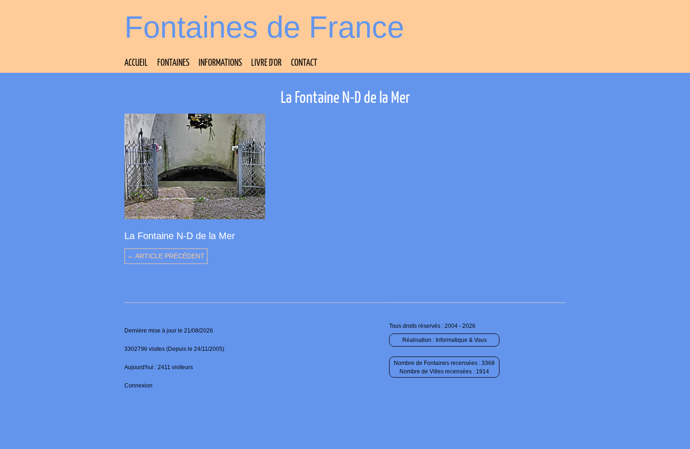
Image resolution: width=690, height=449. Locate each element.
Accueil (136, 63)
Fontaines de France (264, 27)
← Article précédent (166, 256)
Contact (304, 63)
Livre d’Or (266, 63)
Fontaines (173, 63)
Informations (220, 63)
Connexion (138, 385)
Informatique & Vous (461, 340)
